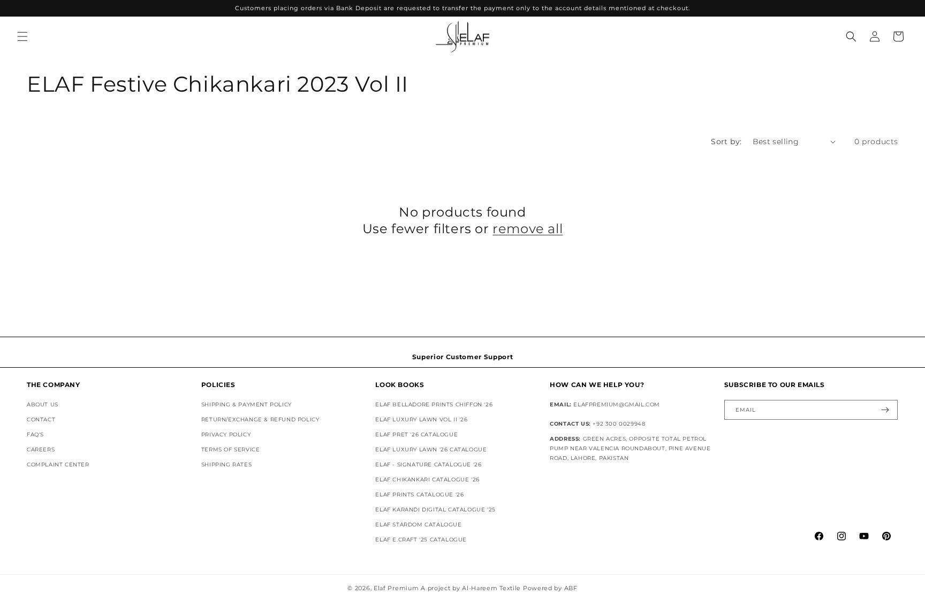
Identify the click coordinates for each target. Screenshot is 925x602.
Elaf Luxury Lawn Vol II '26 (421, 419)
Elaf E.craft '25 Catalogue (421, 539)
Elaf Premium (396, 588)
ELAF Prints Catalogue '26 (419, 494)
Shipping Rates (226, 464)
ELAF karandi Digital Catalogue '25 (435, 509)
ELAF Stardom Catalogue (418, 524)
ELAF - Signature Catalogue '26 (428, 464)
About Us (42, 404)
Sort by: (726, 141)
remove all (527, 228)
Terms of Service (230, 449)
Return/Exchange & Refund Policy (260, 419)
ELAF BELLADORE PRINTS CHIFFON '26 (433, 404)
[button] (22, 36)
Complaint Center (58, 464)
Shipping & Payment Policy (246, 404)
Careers (41, 449)
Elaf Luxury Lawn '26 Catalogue (431, 449)
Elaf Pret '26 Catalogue (416, 434)
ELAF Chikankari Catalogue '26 (427, 479)
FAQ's (35, 434)
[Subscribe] (885, 410)
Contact (41, 419)
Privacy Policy (226, 434)
